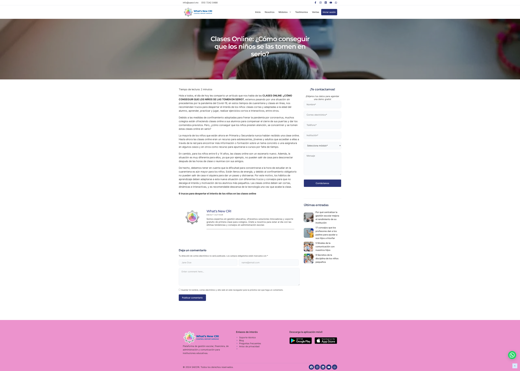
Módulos (283, 12)
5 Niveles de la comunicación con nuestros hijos (325, 246)
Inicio (258, 12)
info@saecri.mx (191, 2)
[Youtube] (331, 2)
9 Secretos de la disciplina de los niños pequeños (327, 258)
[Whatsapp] (336, 2)
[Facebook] (311, 367)
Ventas (315, 12)
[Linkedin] (325, 2)
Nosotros (269, 12)
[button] (512, 355)
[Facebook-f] (315, 2)
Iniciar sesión (329, 12)
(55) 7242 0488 (209, 2)
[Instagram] (320, 2)
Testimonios (301, 12)
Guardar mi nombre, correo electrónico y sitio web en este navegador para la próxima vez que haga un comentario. (232, 290)
